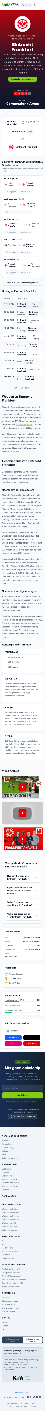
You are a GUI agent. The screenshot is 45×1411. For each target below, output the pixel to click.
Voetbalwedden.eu (17, 36)
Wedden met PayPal (10, 1183)
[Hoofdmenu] (41, 4)
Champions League (10, 1301)
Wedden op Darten (10, 1209)
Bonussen (6, 1172)
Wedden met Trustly (10, 1186)
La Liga (5, 1151)
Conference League (10, 1308)
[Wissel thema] (35, 5)
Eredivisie (6, 1140)
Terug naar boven (21, 1392)
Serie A (5, 1154)
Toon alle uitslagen (21, 388)
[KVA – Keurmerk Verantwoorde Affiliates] (22, 1378)
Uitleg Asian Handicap (11, 1273)
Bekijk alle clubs (8, 1258)
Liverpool (6, 1255)
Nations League (8, 1311)
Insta (13, 1043)
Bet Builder (6, 1169)
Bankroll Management (11, 1276)
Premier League (8, 1147)
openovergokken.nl (12, 1353)
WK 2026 (6, 1297)
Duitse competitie (24, 424)
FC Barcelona (7, 1248)
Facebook (13, 1037)
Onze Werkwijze (13, 1403)
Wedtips (5, 1190)
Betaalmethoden (9, 1176)
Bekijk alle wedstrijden (21, 79)
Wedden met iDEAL (10, 1179)
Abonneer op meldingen (24, 1116)
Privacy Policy (14, 1406)
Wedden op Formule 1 (11, 1212)
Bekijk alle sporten (9, 1230)
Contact (5, 1326)
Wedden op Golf (9, 1223)
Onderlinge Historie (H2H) (12, 1283)
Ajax (4, 1241)
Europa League (8, 1304)
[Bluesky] (34, 1397)
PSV (4, 1244)
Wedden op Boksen (10, 1216)
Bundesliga (6, 1144)
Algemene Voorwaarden (29, 1403)
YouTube (32, 1043)
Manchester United (10, 1251)
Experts (5, 1322)
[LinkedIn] (40, 1397)
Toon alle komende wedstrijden (21, 283)
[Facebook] (28, 1397)
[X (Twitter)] (31, 1397)
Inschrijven (22, 1095)
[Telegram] (37, 1397)
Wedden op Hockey (10, 1219)
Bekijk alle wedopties (11, 1286)
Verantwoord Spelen (28, 1406)
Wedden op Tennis (10, 1226)
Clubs (32, 36)
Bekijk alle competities (11, 1158)
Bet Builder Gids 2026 (11, 1269)
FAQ (3, 1329)
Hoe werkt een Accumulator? (14, 1280)
